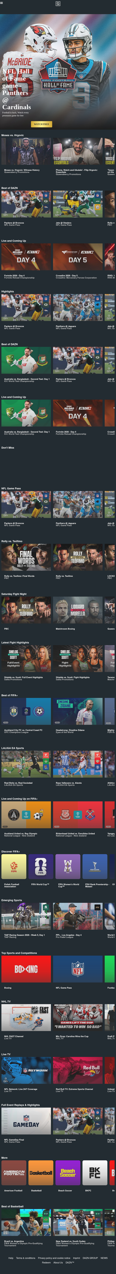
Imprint (76, 1258)
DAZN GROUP (90, 1258)
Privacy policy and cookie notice (54, 1258)
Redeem (46, 1262)
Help (10, 1258)
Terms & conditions (25, 1258)
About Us (58, 1262)
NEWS (104, 1258)
